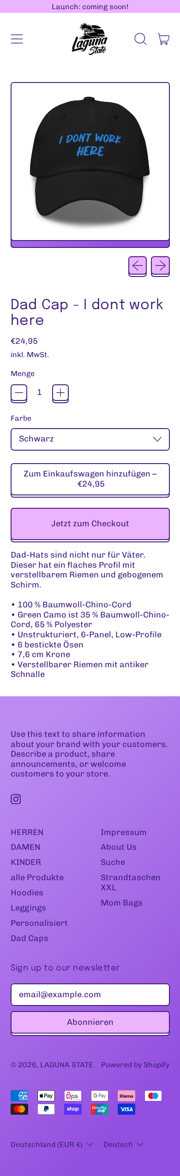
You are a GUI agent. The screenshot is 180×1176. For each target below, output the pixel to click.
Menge (23, 373)
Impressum (124, 832)
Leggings (28, 908)
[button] (140, 39)
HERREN (27, 832)
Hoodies (27, 893)
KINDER (26, 862)
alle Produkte (37, 877)
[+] (60, 392)
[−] (19, 392)
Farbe (21, 418)
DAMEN (25, 847)
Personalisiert (39, 923)
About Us (119, 847)
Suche (113, 862)
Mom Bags (122, 903)
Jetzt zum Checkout (90, 523)
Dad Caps (29, 938)
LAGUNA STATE (66, 1064)
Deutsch (118, 1144)
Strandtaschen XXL (131, 882)
